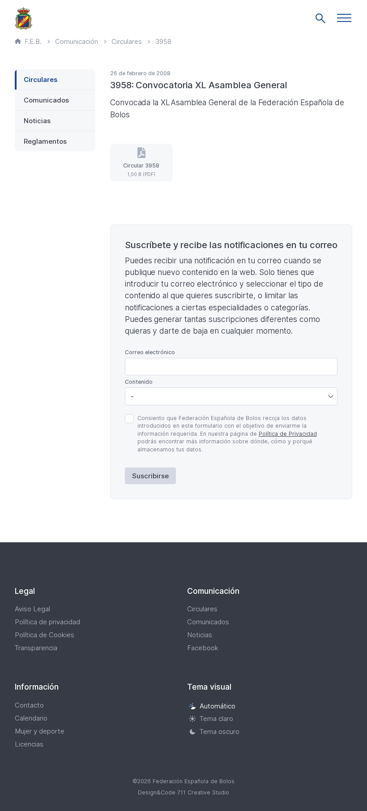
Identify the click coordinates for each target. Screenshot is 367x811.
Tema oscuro (219, 731)
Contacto (29, 705)
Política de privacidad (47, 622)
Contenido (139, 381)
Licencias (29, 744)
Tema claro (216, 719)
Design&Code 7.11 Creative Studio (183, 792)
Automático (217, 706)
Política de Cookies (44, 635)
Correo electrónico (150, 352)
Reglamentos (45, 141)
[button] (344, 18)
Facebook (202, 648)
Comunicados (46, 100)
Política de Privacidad (288, 433)
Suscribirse (150, 476)
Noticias (37, 120)
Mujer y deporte (39, 731)
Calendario (31, 718)
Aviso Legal (32, 609)
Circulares (41, 79)
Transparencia (36, 648)
